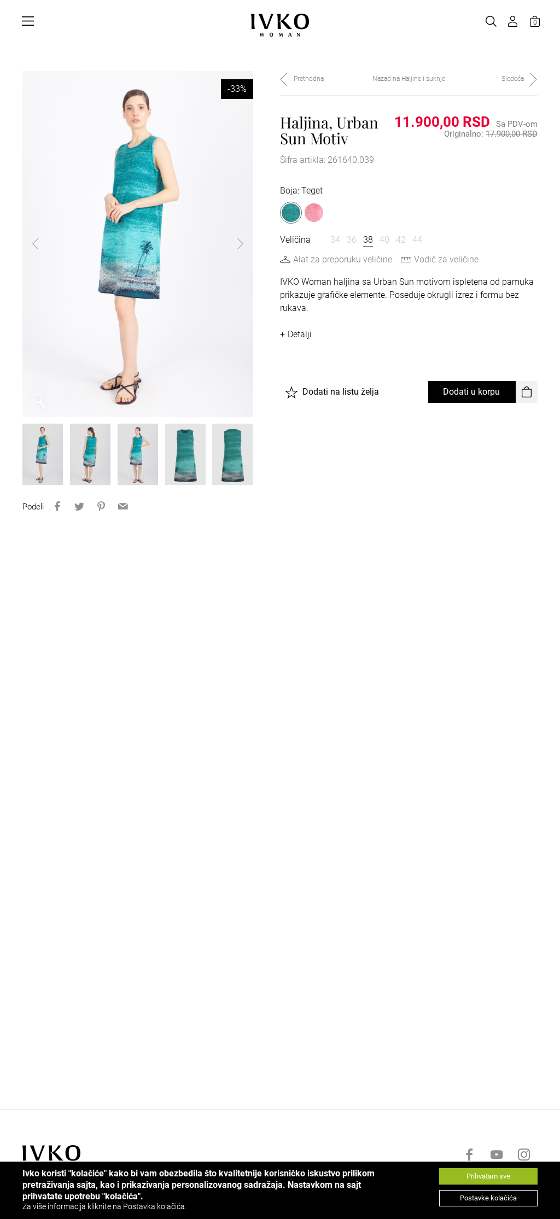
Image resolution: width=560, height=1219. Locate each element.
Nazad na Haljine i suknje (408, 79)
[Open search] (491, 21)
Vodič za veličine (446, 259)
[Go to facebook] (469, 1154)
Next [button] (231, 243)
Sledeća (512, 79)
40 (384, 240)
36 (352, 240)
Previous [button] (44, 243)
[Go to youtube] (496, 1154)
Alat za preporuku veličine (342, 259)
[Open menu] (28, 21)
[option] (137, 244)
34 (335, 240)
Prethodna (309, 79)
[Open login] (513, 21)
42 (401, 240)
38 (368, 240)
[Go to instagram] (524, 1154)
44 (417, 240)
